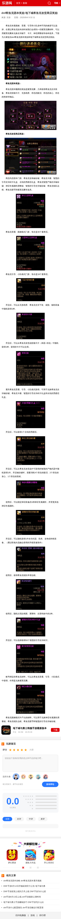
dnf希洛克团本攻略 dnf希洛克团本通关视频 (22, 880)
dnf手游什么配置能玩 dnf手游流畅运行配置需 (23, 907)
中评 (31, 819)
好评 (19, 819)
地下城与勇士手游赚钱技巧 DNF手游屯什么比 (23, 902)
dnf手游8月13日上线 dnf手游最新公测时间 (22, 897)
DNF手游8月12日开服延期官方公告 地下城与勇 (24, 886)
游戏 (32, 915)
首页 (18, 3)
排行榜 (42, 915)
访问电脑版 (21, 915)
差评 (43, 819)
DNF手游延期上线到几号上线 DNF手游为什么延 (24, 891)
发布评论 (50, 784)
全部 (7, 819)
